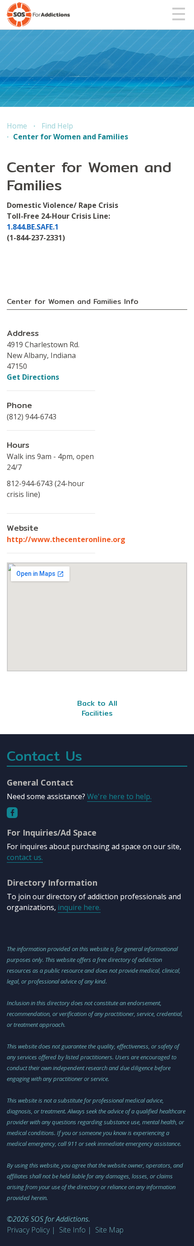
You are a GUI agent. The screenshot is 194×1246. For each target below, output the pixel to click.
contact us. (25, 857)
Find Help (57, 126)
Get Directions (33, 377)
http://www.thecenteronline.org (66, 539)
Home (17, 126)
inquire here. (79, 907)
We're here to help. (119, 796)
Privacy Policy (28, 1230)
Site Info (72, 1230)
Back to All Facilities (97, 708)
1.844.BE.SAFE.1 (33, 227)
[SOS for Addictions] (38, 14)
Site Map (109, 1230)
